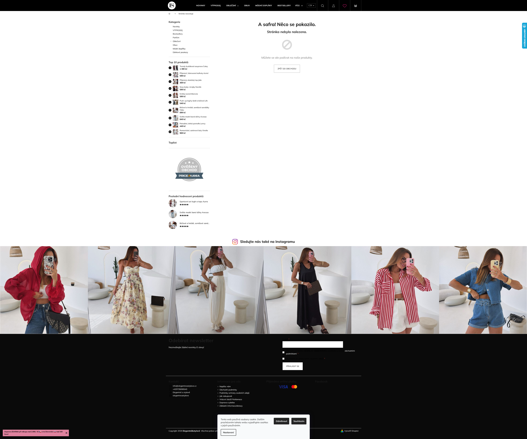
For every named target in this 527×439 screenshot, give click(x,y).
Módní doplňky (179, 48)
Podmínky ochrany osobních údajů (234, 393)
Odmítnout (281, 421)
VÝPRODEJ (178, 30)
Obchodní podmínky (228, 390)
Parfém (176, 37)
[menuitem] (200, 5)
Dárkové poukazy (180, 52)
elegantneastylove (181, 395)
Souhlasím (298, 421)
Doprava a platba (227, 402)
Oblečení (176, 41)
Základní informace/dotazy (230, 406)
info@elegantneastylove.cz (184, 386)
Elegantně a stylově (181, 392)
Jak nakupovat (225, 396)
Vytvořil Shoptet (351, 431)
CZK (310, 5)
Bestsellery (178, 34)
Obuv (175, 45)
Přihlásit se (292, 366)
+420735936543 (180, 389)
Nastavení (228, 432)
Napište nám (225, 386)
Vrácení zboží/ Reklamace (230, 399)
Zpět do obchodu (287, 68)
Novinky (176, 26)
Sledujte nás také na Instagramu (267, 241)
